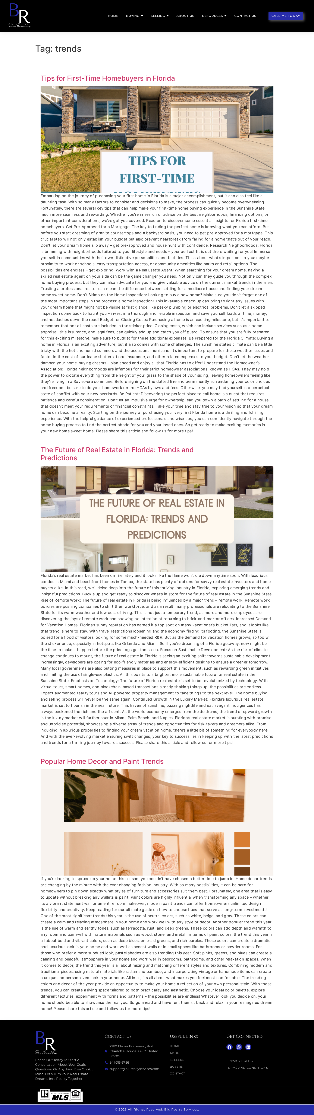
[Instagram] (239, 1047)
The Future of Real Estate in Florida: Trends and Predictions (117, 454)
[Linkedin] (248, 1047)
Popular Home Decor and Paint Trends (102, 761)
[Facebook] (229, 1047)
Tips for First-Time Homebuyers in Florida (108, 78)
